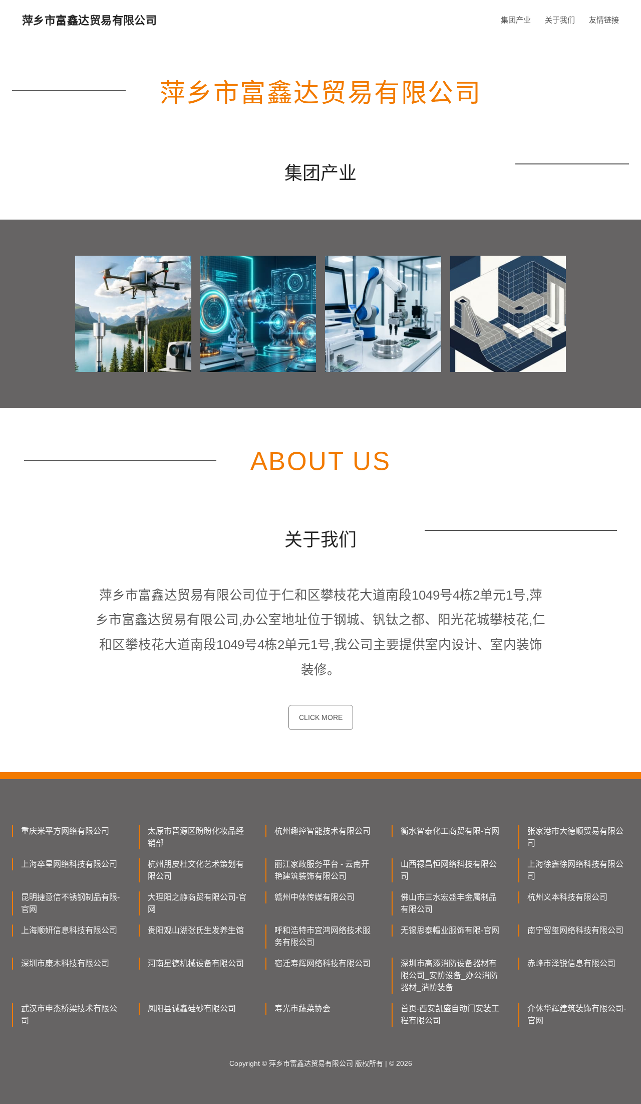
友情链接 (604, 20)
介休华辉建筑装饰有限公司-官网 (576, 1014)
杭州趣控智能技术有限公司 (322, 831)
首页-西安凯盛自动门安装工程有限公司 (450, 1014)
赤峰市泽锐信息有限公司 (571, 963)
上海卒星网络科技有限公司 (69, 864)
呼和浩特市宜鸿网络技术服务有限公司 (322, 936)
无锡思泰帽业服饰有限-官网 (450, 930)
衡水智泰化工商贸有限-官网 (450, 831)
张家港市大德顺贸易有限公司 (575, 837)
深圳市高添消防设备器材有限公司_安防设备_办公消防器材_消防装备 (449, 975)
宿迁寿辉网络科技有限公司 (322, 963)
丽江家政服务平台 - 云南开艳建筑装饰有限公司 (321, 870)
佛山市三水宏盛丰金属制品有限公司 (449, 903)
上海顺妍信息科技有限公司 (69, 930)
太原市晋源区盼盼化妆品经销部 (196, 837)
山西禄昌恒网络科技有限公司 (449, 870)
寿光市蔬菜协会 (302, 1008)
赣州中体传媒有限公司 (314, 897)
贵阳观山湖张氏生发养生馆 (196, 930)
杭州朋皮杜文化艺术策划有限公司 (196, 870)
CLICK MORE (321, 717)
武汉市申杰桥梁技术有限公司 (69, 1014)
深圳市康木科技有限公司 (65, 963)
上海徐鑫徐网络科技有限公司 (575, 870)
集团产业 (516, 20)
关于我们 (560, 20)
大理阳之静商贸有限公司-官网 (197, 903)
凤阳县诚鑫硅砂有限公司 (192, 1008)
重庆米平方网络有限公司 (65, 831)
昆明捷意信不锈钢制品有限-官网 (70, 903)
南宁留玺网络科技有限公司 (575, 930)
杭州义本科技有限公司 (567, 897)
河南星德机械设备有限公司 (196, 963)
